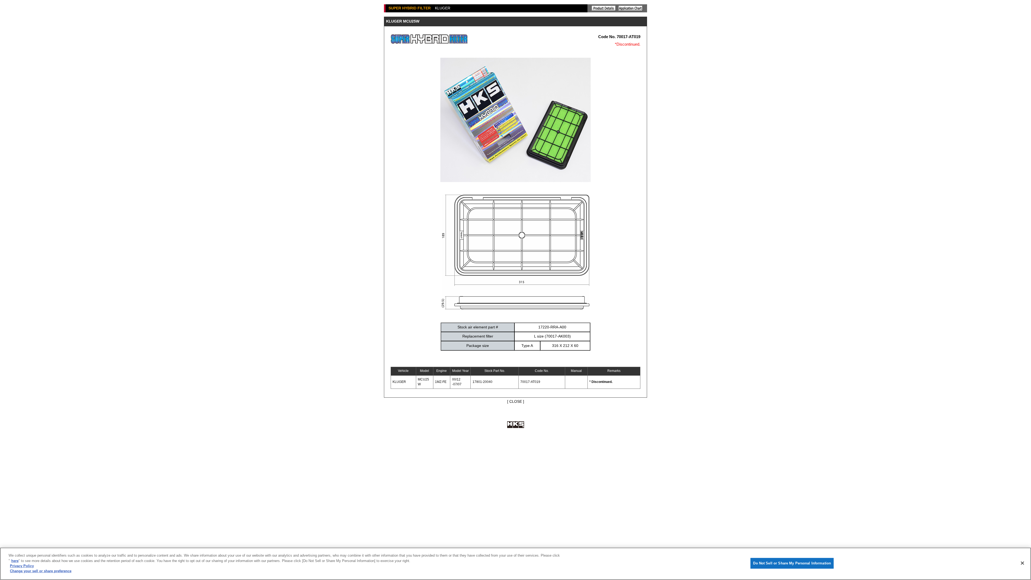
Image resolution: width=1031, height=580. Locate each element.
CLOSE (515, 401)
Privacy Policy (22, 566)
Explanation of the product (604, 8)
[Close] (1022, 563)
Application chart (631, 8)
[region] (515, 564)
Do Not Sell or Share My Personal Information (792, 563)
